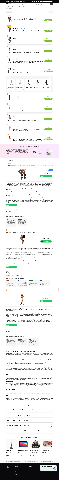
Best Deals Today (31, 469)
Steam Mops (8, 455)
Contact (16, 469)
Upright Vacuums (8, 453)
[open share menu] (48, 12)
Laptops (19, 452)
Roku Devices (44, 452)
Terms (16, 474)
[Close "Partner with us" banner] (56, 465)
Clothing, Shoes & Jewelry (15, 6)
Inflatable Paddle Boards (34, 452)
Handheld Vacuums (9, 457)
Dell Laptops (20, 457)
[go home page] (7, 1)
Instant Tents (32, 453)
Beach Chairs (32, 455)
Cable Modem (20, 455)
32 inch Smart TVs (45, 457)
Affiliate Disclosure (9, 11)
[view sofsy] (9, 60)
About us (33, 1)
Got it (52, 3)
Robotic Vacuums (8, 452)
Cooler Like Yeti (32, 457)
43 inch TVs (44, 455)
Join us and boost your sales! (46, 469)
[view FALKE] (11, 82)
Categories (37, 1)
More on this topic (11, 285)
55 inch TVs (44, 453)
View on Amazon (48, 20)
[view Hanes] (9, 40)
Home (6, 6)
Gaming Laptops (20, 453)
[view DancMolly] (9, 128)
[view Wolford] (9, 70)
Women (20, 6)
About (16, 468)
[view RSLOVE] (9, 19)
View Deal (11, 89)
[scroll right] (53, 284)
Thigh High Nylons (24, 6)
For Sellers (30, 468)
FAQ (15, 471)
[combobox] (47, 1)
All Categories (9, 6)
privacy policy (42, 4)
